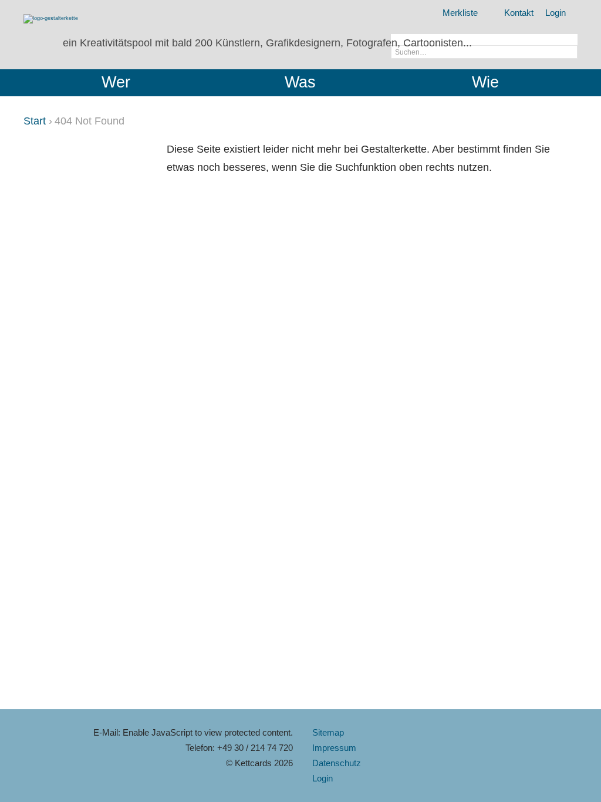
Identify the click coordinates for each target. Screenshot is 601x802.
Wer (116, 82)
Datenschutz (336, 763)
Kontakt (519, 13)
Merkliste (460, 13)
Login (555, 13)
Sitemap (328, 732)
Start (34, 121)
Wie (485, 82)
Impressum (334, 748)
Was (300, 82)
